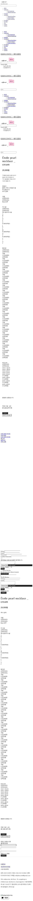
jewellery (6, 20)
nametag (6, 9)
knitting (6, 13)
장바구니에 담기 (5, 836)
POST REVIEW (4, 573)
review (5, 25)
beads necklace (11, 19)
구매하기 (3, 592)
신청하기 (3, 855)
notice (5, 24)
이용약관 (3, 864)
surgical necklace (11, 16)
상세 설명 (3, 435)
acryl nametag (10, 11)
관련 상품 (3, 441)
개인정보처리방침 (5, 866)
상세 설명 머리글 (5, 433)
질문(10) (3, 440)
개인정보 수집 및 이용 (7, 560)
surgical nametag (11, 12)
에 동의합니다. (12, 560)
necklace (6, 15)
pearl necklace (10, 17)
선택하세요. (5, 198)
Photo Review (7, 570)
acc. (5, 23)
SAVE (2, 568)
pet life (6, 21)
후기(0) (3, 438)
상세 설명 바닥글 (5, 437)
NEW (5, 8)
